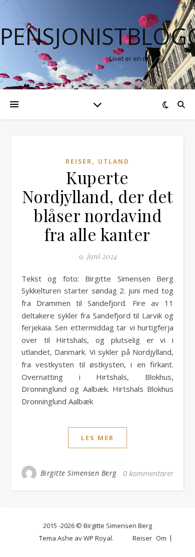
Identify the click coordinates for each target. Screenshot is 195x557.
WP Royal (98, 538)
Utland (114, 161)
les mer (97, 437)
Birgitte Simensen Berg (78, 473)
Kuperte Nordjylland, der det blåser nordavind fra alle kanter (98, 205)
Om (161, 538)
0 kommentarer (148, 473)
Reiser (79, 161)
